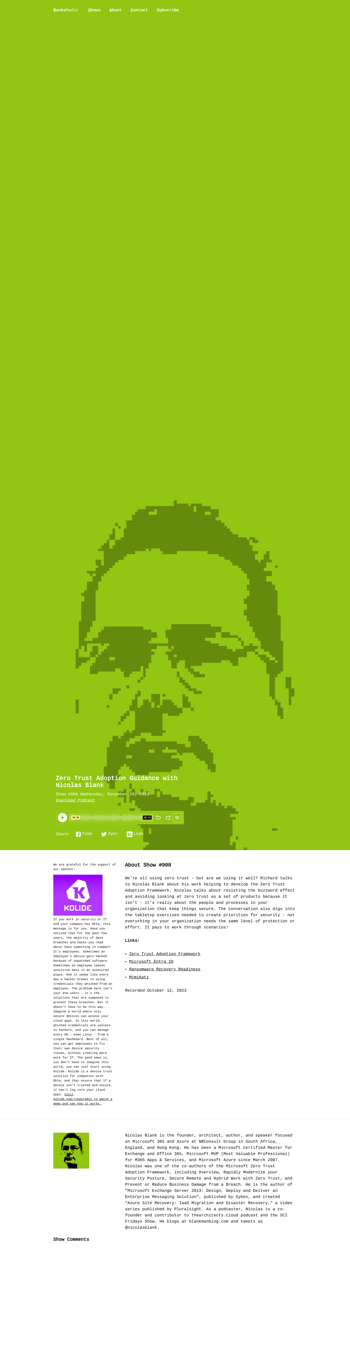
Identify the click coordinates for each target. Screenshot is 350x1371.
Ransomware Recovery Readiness (164, 969)
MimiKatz (139, 977)
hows (94, 10)
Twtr (113, 834)
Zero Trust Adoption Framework (164, 954)
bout (115, 10)
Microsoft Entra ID (151, 962)
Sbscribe (168, 10)
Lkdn (138, 834)
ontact (139, 10)
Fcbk (87, 834)
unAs (65, 10)
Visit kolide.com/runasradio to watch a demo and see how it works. (82, 1099)
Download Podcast (75, 800)
